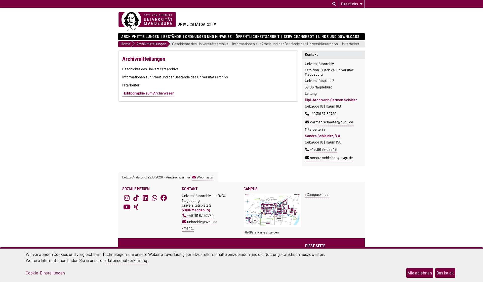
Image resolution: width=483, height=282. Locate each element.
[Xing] (136, 206)
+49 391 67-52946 (323, 150)
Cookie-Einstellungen (45, 272)
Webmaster (205, 177)
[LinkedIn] (145, 197)
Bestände (172, 37)
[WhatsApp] (154, 197)
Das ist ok (445, 272)
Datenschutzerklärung (126, 260)
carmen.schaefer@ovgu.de (331, 122)
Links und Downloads (338, 37)
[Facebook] (163, 197)
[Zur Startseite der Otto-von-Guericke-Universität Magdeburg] (147, 22)
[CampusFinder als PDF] (272, 226)
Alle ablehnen (420, 272)
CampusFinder (318, 194)
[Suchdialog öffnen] (334, 4)
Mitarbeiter (350, 44)
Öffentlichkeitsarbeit (258, 37)
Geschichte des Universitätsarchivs (200, 44)
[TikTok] (136, 197)
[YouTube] (126, 206)
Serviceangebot (299, 37)
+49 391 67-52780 (323, 114)
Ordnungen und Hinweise (208, 37)
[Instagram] (126, 197)
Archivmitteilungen (140, 37)
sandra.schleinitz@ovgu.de (331, 158)
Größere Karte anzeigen (262, 232)
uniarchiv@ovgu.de (202, 222)
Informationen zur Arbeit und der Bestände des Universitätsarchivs (285, 44)
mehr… (188, 228)
